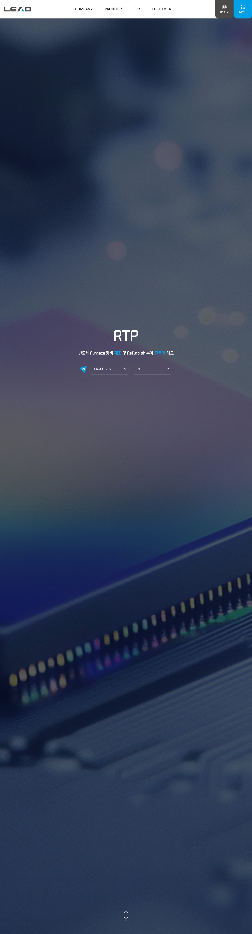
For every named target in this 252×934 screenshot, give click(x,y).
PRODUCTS (102, 369)
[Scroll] (126, 915)
